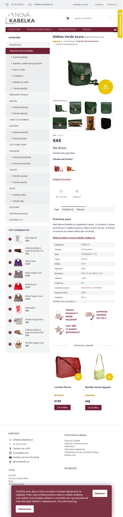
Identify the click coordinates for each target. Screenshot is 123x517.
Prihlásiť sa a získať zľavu (89, 268)
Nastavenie (23, 508)
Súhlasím (99, 493)
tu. (74, 501)
